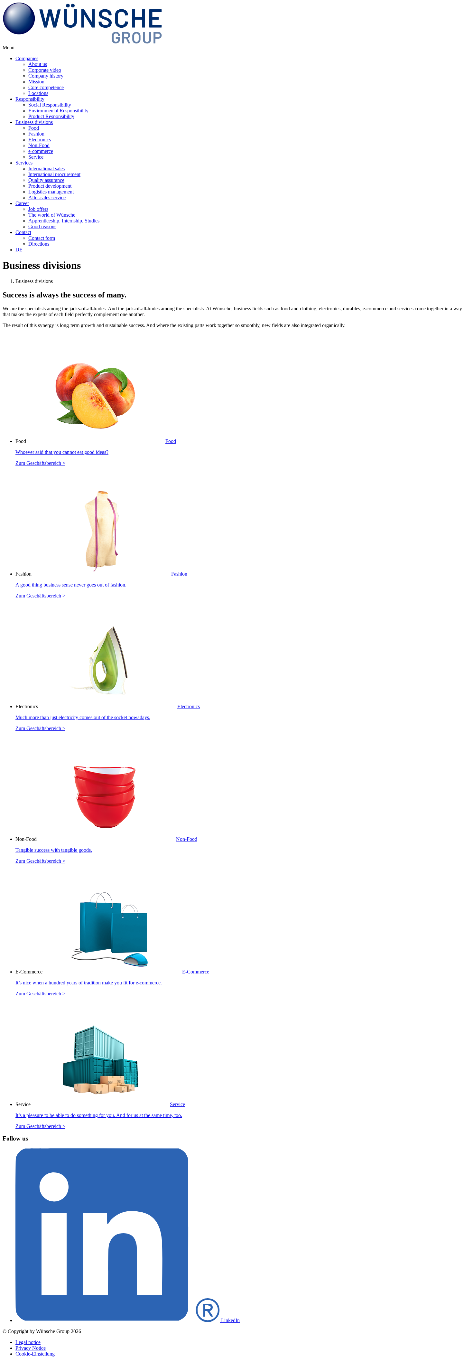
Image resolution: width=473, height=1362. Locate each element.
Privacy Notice (30, 1348)
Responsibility (29, 99)
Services (23, 162)
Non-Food (39, 145)
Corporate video (44, 70)
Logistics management (51, 191)
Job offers (38, 209)
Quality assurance (46, 180)
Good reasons (42, 226)
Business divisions (34, 122)
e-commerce (40, 151)
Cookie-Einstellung (35, 1354)
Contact (23, 232)
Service (35, 157)
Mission (36, 81)
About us (37, 64)
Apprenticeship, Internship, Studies (63, 220)
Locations (38, 93)
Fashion (36, 133)
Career (22, 203)
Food (33, 128)
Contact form (41, 238)
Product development (49, 186)
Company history (45, 76)
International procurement (54, 174)
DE (19, 249)
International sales (46, 168)
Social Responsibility (49, 105)
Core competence (46, 87)
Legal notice (28, 1342)
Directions (38, 244)
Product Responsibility (51, 116)
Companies (26, 58)
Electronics (39, 139)
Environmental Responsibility (58, 110)
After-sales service (47, 197)
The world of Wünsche (51, 215)
